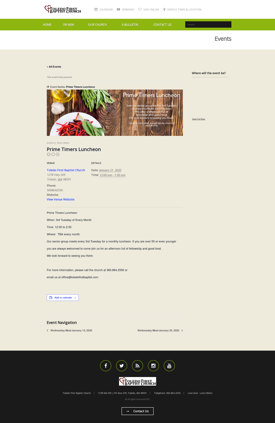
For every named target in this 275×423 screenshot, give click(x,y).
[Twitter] (121, 365)
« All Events (54, 66)
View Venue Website (60, 199)
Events (51, 142)
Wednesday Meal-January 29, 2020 (159, 330)
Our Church (97, 24)
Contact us (141, 411)
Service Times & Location (183, 9)
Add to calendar (63, 297)
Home (47, 24)
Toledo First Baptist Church (66, 170)
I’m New (68, 24)
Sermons (127, 9)
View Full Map (198, 119)
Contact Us (162, 24)
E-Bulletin (130, 24)
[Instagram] (153, 365)
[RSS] (137, 365)
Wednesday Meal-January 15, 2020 (71, 330)
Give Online (151, 9)
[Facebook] (105, 365)
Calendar (106, 9)
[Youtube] (169, 365)
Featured (63, 142)
